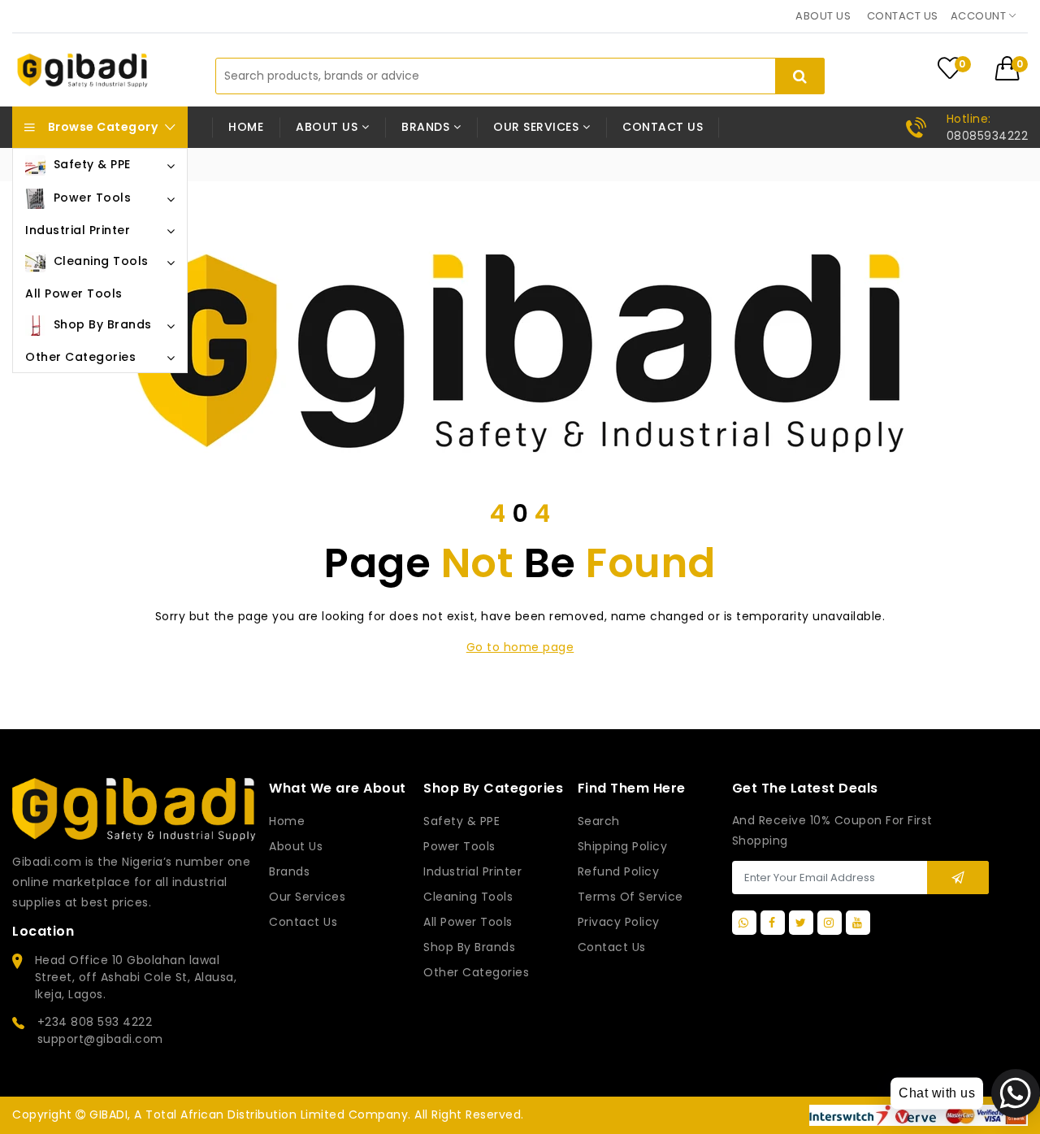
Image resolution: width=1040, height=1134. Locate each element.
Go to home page (520, 647)
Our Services (307, 897)
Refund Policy (619, 871)
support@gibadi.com (100, 1039)
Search (599, 821)
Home (245, 127)
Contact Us (612, 947)
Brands (289, 871)
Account (980, 16)
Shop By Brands (469, 947)
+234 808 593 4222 (95, 1022)
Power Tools (459, 846)
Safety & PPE (461, 821)
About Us (296, 846)
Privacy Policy (619, 922)
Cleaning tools (468, 897)
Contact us (902, 16)
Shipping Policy (623, 846)
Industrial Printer (472, 871)
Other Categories (476, 972)
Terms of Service (630, 897)
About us (823, 16)
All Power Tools (468, 922)
